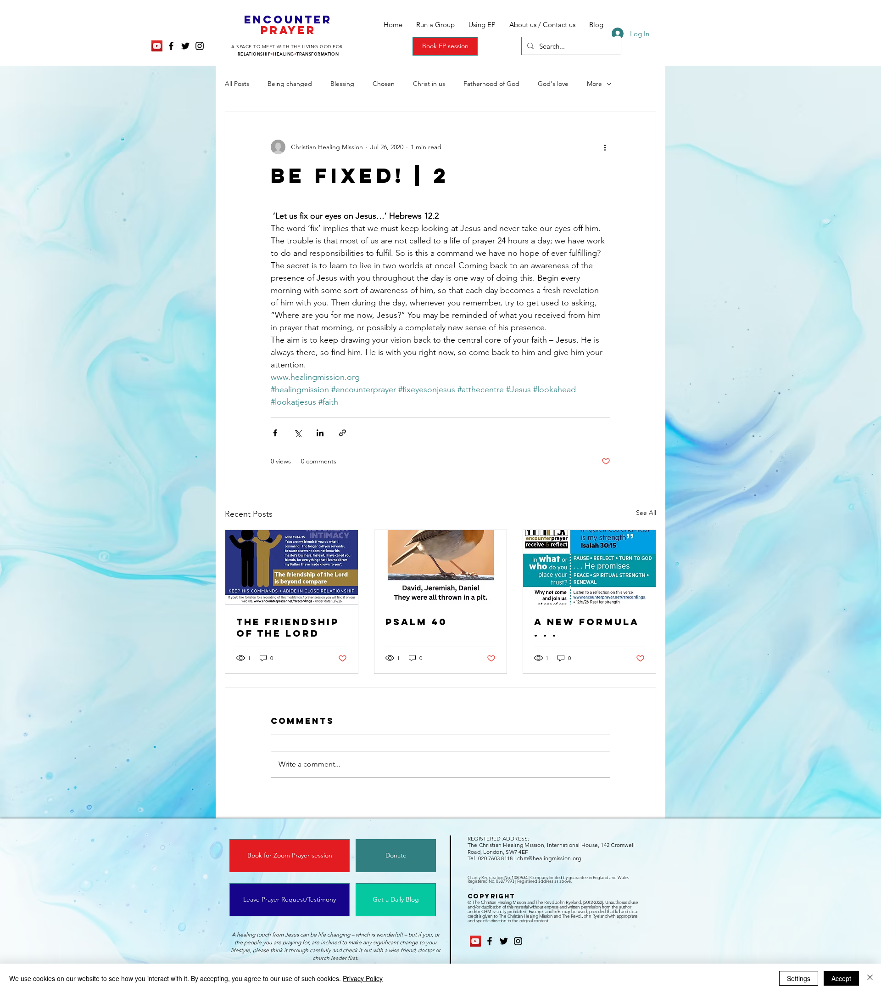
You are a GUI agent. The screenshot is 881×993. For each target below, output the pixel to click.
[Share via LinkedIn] (320, 433)
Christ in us (429, 83)
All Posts (237, 83)
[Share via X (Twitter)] (297, 433)
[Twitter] (185, 45)
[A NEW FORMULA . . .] (589, 567)
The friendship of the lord (287, 627)
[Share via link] (342, 433)
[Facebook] (171, 45)
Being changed (290, 83)
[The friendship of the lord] (291, 567)
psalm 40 (416, 621)
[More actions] (604, 146)
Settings (798, 978)
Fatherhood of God (491, 83)
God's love (553, 83)
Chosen (384, 83)
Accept (841, 978)
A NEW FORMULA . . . (586, 627)
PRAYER (288, 30)
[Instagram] (199, 45)
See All (646, 512)
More (594, 83)
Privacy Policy (363, 978)
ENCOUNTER (288, 19)
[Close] (869, 978)
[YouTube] (156, 45)
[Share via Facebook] (275, 433)
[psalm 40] (440, 567)
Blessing (342, 83)
